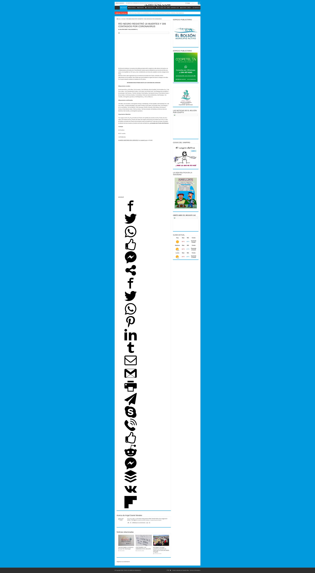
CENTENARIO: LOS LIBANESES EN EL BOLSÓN (143, 548)
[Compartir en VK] (130, 495)
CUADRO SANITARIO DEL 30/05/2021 (128, 140)
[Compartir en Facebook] (130, 211)
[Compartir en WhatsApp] (130, 237)
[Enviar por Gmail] (130, 379)
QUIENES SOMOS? (186, 7)
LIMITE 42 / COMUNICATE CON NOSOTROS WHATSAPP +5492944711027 (144, 3)
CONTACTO (197, 7)
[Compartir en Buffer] (130, 482)
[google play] (189, 3)
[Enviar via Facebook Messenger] (130, 263)
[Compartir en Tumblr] (130, 353)
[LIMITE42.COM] (157, 5)
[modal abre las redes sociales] (130, 276)
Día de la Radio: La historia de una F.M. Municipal (125, 548)
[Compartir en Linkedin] (130, 340)
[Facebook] (185, 3)
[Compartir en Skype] (130, 417)
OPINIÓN (141, 7)
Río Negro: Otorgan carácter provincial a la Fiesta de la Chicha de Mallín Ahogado (161, 550)
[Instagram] (187, 3)
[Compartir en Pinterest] (130, 327)
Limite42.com (143, 140)
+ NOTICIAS (150, 7)
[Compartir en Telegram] (130, 404)
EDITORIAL (133, 7)
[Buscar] (199, 3)
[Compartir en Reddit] (130, 456)
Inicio (119, 19)
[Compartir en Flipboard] (130, 508)
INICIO (118, 7)
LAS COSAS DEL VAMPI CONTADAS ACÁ (168, 7)
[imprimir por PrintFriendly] (130, 392)
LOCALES (124, 7)
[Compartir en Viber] (130, 430)
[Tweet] (130, 224)
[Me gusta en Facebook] (130, 250)
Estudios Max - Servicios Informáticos (191, 570)
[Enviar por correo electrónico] (130, 366)
